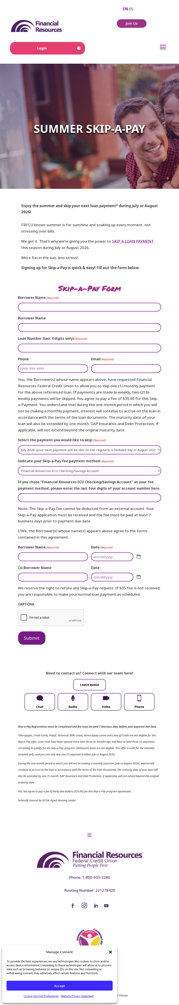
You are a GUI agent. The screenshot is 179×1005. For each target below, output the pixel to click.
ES (131, 8)
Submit (32, 638)
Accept (59, 986)
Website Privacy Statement (77, 996)
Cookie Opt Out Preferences (41, 996)
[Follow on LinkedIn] (95, 905)
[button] (110, 952)
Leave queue (89, 685)
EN (125, 8)
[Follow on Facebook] (72, 905)
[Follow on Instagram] (84, 905)
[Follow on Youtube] (106, 905)
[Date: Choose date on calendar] (138, 557)
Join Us (132, 23)
